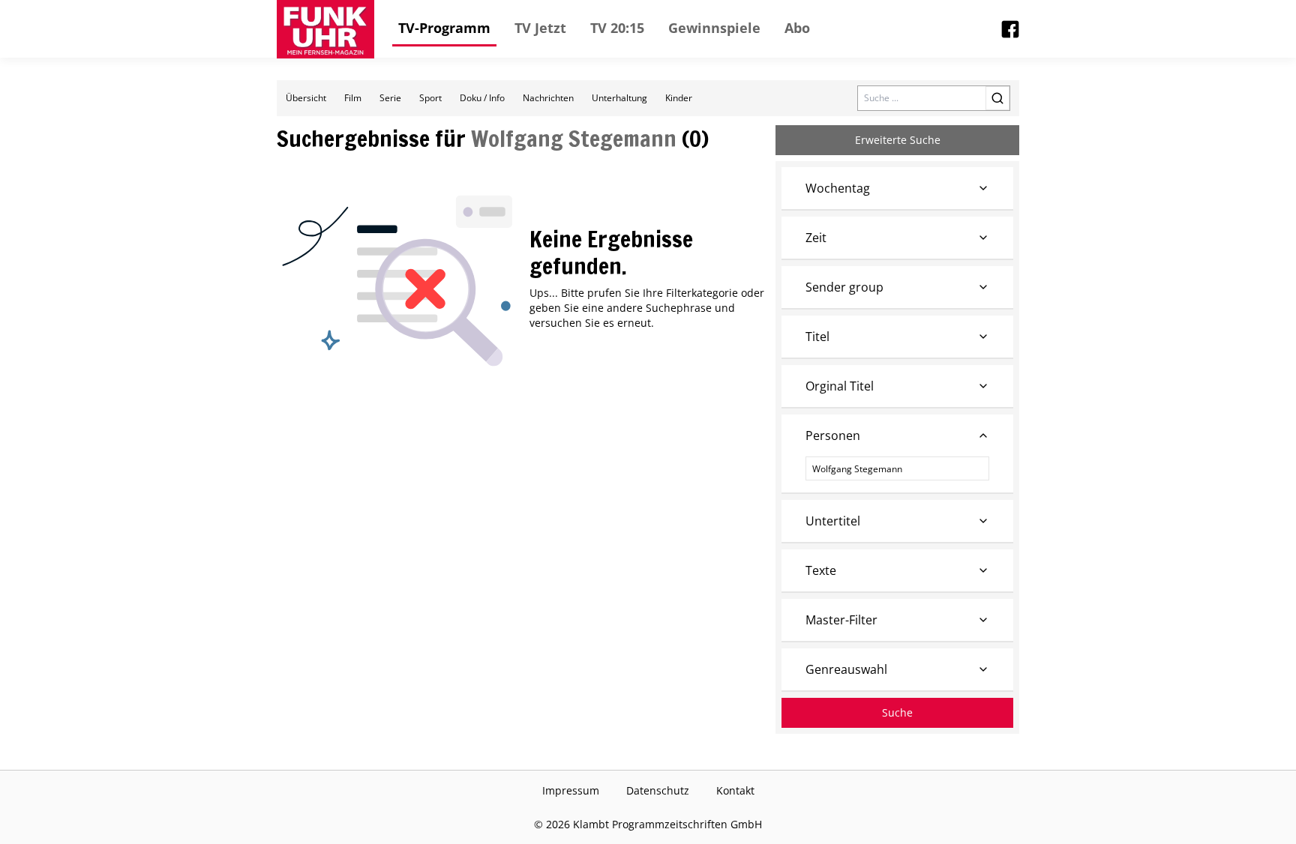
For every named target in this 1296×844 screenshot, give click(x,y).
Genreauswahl (846, 669)
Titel (818, 336)
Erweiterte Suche (897, 140)
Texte (821, 570)
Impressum (570, 790)
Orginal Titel (840, 386)
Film (353, 97)
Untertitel (833, 521)
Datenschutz (657, 790)
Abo (797, 28)
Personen (833, 435)
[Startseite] (325, 29)
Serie (390, 97)
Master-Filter (842, 620)
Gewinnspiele (714, 28)
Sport (430, 97)
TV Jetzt (540, 28)
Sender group (845, 287)
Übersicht (306, 97)
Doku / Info (482, 97)
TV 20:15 (617, 28)
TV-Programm (444, 28)
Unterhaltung (619, 97)
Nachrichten (548, 97)
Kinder (678, 97)
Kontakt (735, 790)
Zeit (816, 237)
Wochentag (838, 188)
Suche (897, 712)
